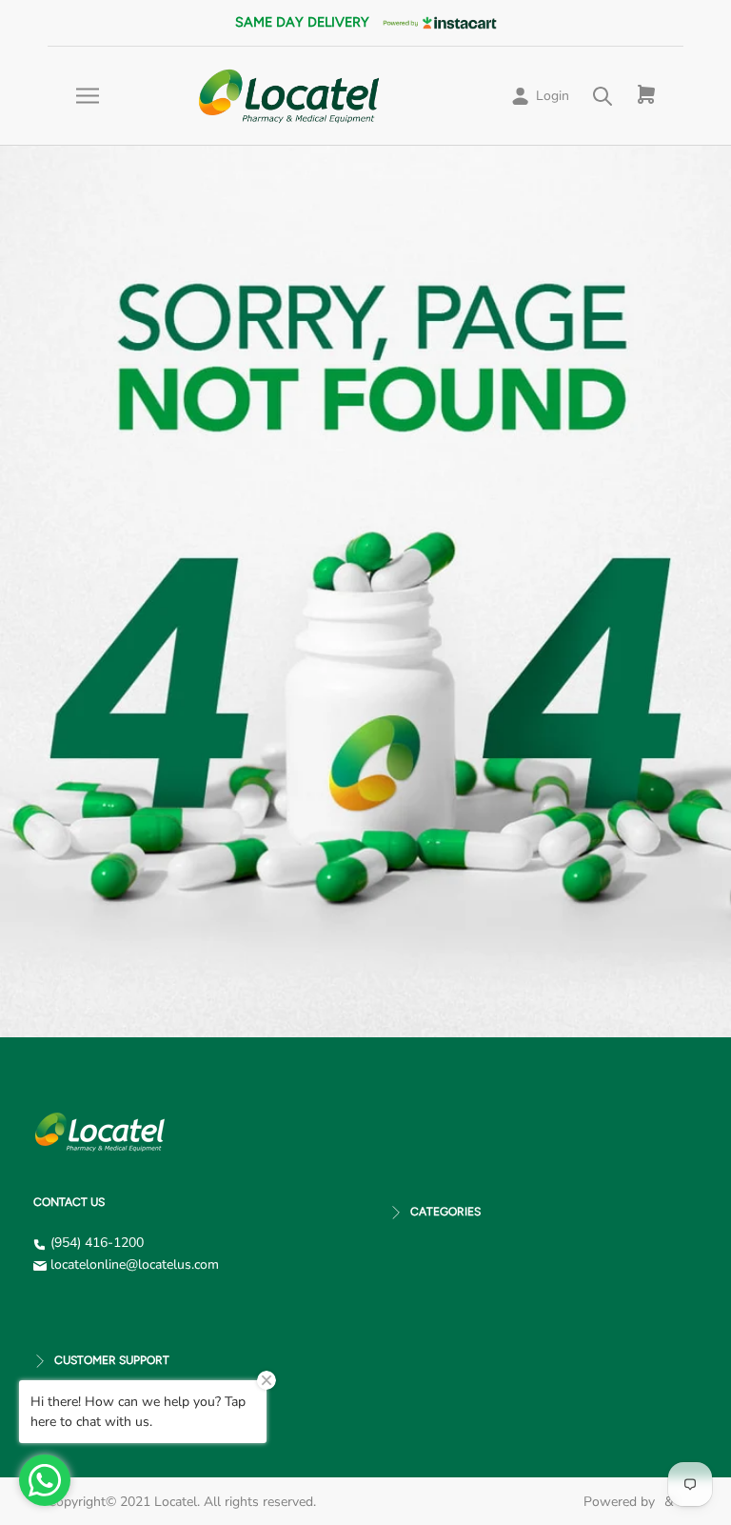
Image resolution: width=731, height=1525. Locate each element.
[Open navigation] (87, 96)
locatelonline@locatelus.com (134, 1264)
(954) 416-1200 (97, 1243)
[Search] (603, 96)
